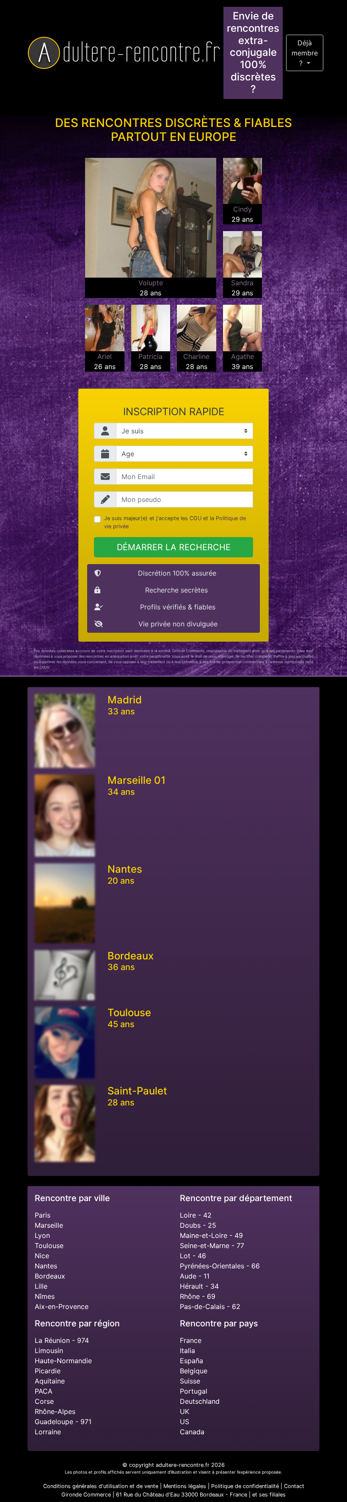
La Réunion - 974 (62, 1340)
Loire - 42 (196, 1215)
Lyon (42, 1235)
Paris (42, 1215)
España (191, 1360)
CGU (195, 518)
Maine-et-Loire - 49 (211, 1235)
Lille (41, 1286)
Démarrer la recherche (174, 547)
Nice (42, 1255)
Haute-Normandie (63, 1360)
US (184, 1421)
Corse (44, 1401)
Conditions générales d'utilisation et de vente (100, 1486)
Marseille (49, 1225)
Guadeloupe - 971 (63, 1421)
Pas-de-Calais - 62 (210, 1306)
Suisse (190, 1381)
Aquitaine (50, 1381)
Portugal (193, 1391)
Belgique (193, 1371)
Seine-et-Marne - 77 (212, 1245)
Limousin (49, 1350)
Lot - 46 (193, 1255)
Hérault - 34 (199, 1286)
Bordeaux (50, 1276)
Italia (187, 1350)
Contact (294, 1486)
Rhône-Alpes (55, 1411)
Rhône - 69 (197, 1296)
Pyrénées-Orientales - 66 (220, 1266)
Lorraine (48, 1432)
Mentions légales (184, 1486)
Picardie (48, 1371)
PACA (43, 1391)
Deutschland (200, 1401)
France (190, 1340)
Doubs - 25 (198, 1225)
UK (184, 1411)
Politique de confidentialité (245, 1486)
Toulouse (49, 1245)
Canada (192, 1432)
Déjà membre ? (305, 53)
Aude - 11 (194, 1276)
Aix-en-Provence (61, 1306)
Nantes (46, 1266)
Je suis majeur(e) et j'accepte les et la (175, 522)
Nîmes (45, 1296)
